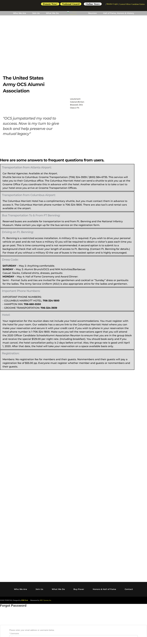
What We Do (52, 13)
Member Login (112, 4)
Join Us (36, 13)
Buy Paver (79, 589)
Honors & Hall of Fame (104, 589)
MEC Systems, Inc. (46, 600)
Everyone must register (52, 363)
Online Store (93, 4)
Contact (129, 589)
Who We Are (19, 13)
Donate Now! (50, 4)
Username (14, 633)
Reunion (92, 13)
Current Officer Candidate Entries (132, 4)
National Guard (70, 4)
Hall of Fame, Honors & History (118, 13)
